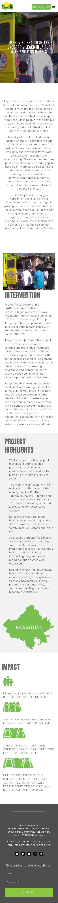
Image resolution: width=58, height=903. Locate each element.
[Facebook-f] (17, 854)
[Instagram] (35, 854)
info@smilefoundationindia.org (32, 845)
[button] (53, 7)
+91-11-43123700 (36, 841)
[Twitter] (23, 854)
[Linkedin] (41, 854)
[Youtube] (29, 854)
